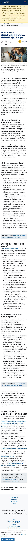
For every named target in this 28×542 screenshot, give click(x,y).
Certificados (14, 501)
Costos (14, 503)
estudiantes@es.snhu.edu (9, 479)
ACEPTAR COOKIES (7, 539)
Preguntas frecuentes (14, 521)
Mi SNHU (14, 524)
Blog (5, 23)
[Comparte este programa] (19, 41)
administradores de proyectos (11, 248)
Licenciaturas (14, 497)
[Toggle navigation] (25, 2)
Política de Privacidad (14, 528)
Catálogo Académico (14, 526)
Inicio (2, 23)
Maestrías (14, 499)
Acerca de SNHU (14, 523)
